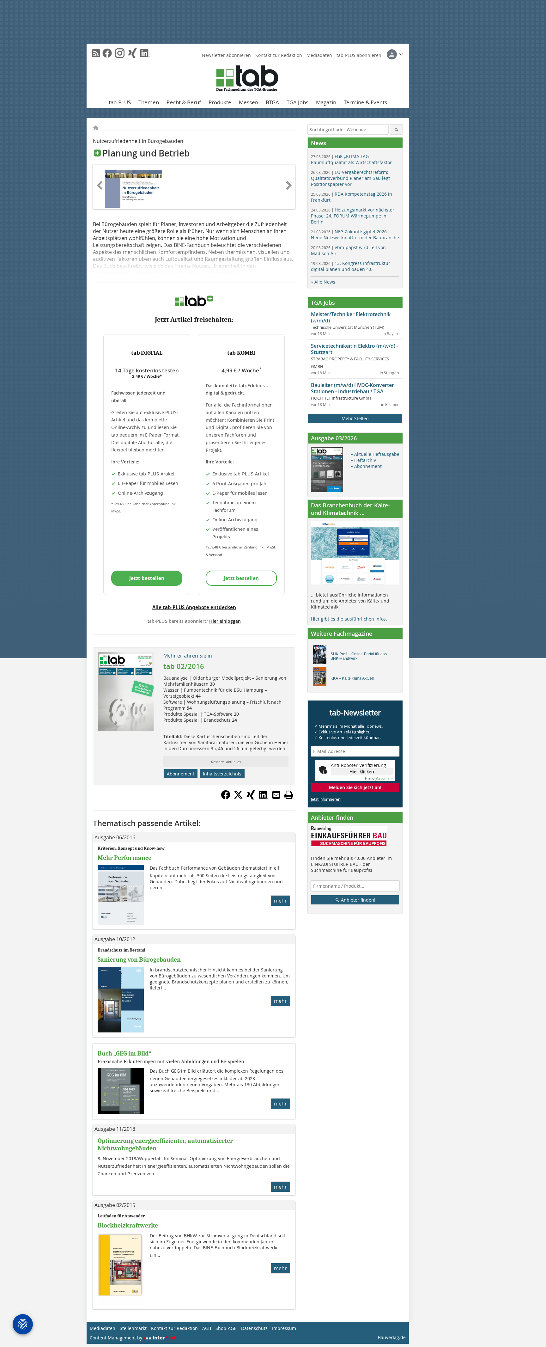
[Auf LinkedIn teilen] (263, 797)
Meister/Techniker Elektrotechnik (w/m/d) (351, 317)
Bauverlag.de (392, 1337)
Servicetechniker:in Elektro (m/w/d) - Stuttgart (354, 349)
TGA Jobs (297, 102)
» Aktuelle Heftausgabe (375, 454)
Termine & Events (365, 102)
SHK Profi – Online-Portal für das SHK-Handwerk (359, 656)
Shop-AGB (226, 1328)
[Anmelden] (395, 54)
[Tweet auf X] (238, 797)
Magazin (326, 102)
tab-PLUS (120, 102)
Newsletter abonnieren (226, 55)
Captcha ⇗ (379, 778)
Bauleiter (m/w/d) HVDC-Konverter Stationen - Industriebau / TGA (352, 388)
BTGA (272, 102)
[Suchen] (396, 129)
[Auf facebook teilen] (225, 797)
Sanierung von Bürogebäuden (139, 959)
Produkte (220, 102)
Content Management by (116, 1338)
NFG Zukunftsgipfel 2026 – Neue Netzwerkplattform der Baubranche (355, 235)
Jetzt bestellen (146, 578)
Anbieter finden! (357, 900)
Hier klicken (361, 771)
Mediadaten (319, 55)
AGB (206, 1328)
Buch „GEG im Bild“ (124, 1053)
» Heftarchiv (363, 460)
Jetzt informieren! (326, 799)
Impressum (284, 1328)
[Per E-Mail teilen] (276, 795)
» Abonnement (366, 466)
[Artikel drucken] (288, 795)
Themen (148, 102)
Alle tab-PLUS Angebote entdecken (194, 607)
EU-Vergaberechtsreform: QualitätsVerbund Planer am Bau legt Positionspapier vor (350, 178)
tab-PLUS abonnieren (359, 55)
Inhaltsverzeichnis (222, 774)
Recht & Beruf (184, 102)
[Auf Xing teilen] (251, 797)
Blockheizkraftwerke (128, 1225)
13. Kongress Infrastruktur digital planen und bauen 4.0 (350, 266)
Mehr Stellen (355, 418)
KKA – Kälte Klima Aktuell (352, 678)
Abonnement (180, 774)
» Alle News (323, 282)
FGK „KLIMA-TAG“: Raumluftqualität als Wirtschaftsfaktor (351, 159)
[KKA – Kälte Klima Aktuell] (321, 678)
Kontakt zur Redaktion (278, 55)
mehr (280, 900)
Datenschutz (254, 1328)
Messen (248, 102)
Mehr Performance (124, 857)
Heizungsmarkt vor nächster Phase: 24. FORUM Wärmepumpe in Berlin (352, 216)
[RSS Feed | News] (96, 53)
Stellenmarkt (133, 1328)
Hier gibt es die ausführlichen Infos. (349, 619)
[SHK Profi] (321, 656)
